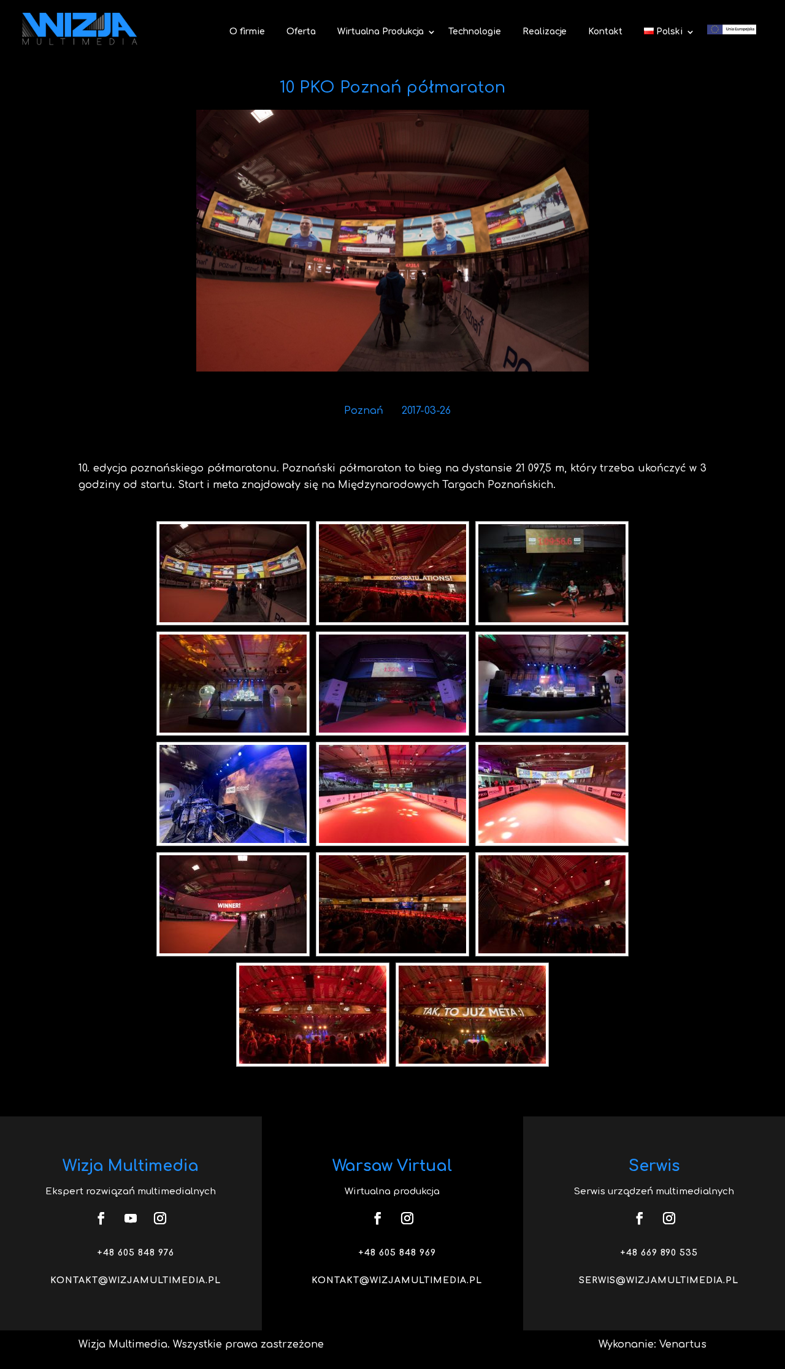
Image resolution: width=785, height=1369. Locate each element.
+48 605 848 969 (397, 1252)
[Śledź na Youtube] (130, 1218)
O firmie (247, 32)
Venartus (682, 1344)
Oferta (301, 32)
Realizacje (545, 32)
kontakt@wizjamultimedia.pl (135, 1280)
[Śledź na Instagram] (160, 1218)
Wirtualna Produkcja (380, 32)
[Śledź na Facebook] (101, 1218)
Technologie (474, 32)
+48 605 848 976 (135, 1252)
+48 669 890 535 (659, 1252)
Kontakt (605, 32)
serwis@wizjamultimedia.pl (658, 1280)
